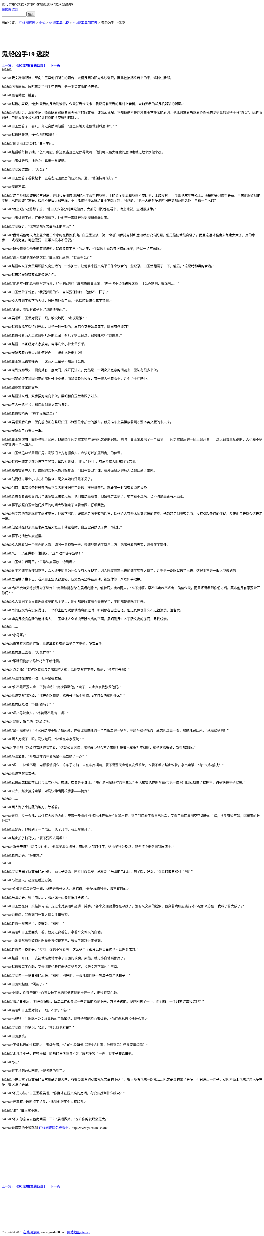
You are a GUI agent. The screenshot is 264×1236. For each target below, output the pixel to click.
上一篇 (7, 65)
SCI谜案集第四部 (85, 23)
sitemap (85, 1232)
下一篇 (55, 65)
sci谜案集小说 (59, 23)
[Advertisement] (132, 34)
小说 (42, 23)
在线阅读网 (10, 9)
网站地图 (73, 1232)
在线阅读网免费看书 (53, 1128)
